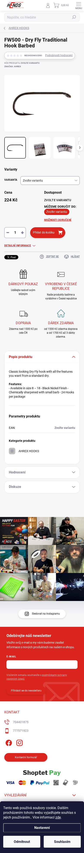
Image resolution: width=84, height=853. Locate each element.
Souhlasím (62, 842)
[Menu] (78, 5)
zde (58, 817)
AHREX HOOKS (29, 451)
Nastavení (42, 828)
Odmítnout (22, 842)
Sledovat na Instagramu (46, 613)
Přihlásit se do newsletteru (26, 690)
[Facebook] (8, 742)
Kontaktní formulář (26, 757)
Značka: (12, 66)
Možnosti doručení (57, 219)
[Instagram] (19, 742)
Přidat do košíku (43, 232)
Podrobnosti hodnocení (59, 55)
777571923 (20, 730)
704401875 (20, 722)
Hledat (74, 17)
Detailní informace (17, 245)
